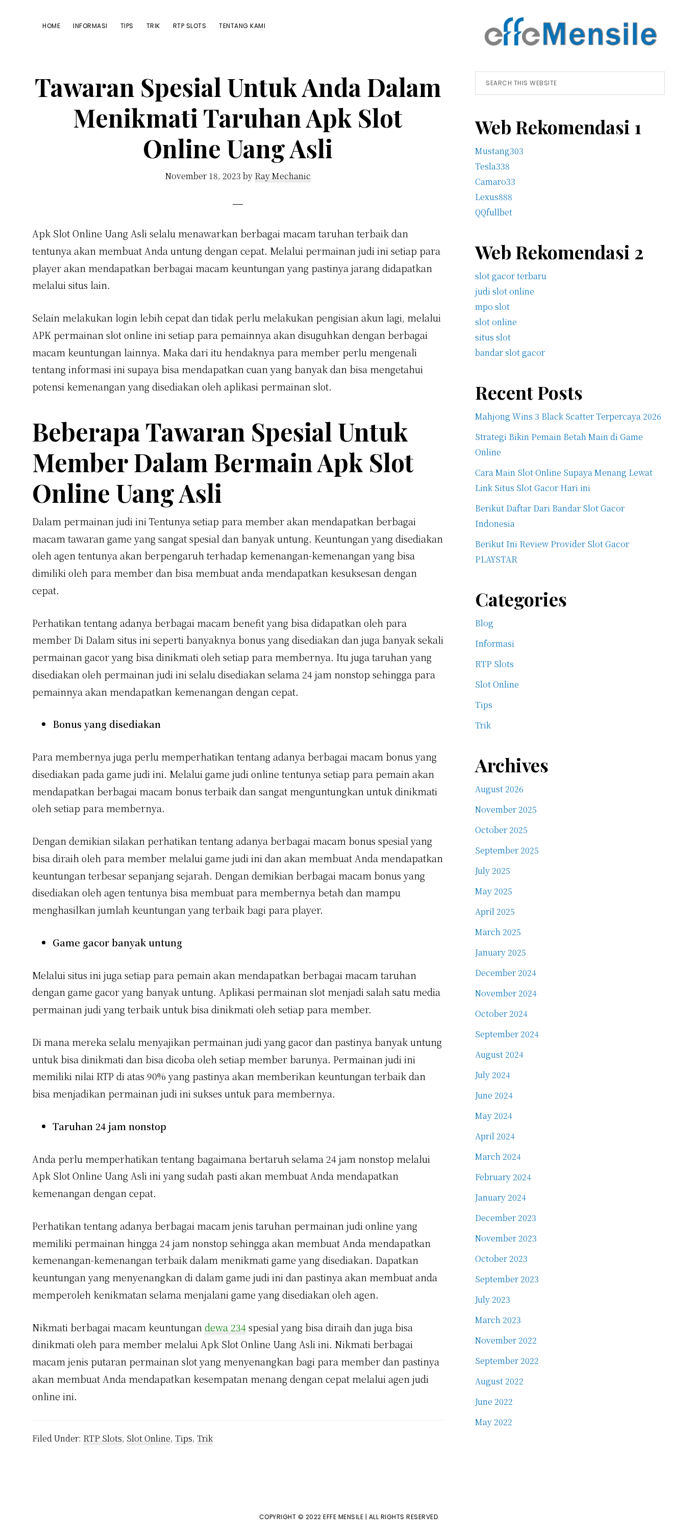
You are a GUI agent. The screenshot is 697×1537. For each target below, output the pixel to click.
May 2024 (493, 1115)
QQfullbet (493, 212)
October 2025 (501, 830)
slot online (496, 322)
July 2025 (492, 870)
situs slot (493, 337)
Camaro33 (495, 181)
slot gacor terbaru (510, 276)
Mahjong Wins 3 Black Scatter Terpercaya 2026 (568, 416)
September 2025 (507, 850)
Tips (183, 1438)
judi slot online (504, 291)
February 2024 (503, 1177)
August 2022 (499, 1381)
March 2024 (498, 1156)
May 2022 (493, 1422)
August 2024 (499, 1054)
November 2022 (506, 1340)
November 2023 (506, 1238)
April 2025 (495, 911)
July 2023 (492, 1299)
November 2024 (506, 993)
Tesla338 (492, 166)
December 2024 (505, 973)
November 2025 (506, 809)
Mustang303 (499, 151)
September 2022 (507, 1361)
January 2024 (500, 1197)
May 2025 (493, 891)
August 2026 (499, 789)
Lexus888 (493, 197)
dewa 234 (225, 1327)
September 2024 (507, 1034)
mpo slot (492, 306)
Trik (205, 1438)
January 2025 (500, 952)
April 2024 (495, 1136)
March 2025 (498, 932)
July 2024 (492, 1075)
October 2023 (501, 1258)
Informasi (494, 643)
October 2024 (501, 1013)
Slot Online (148, 1438)
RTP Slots (102, 1438)
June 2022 (494, 1401)
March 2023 (498, 1320)
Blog (484, 623)
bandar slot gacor (510, 352)
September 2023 (507, 1279)
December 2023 (505, 1218)
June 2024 (494, 1095)
